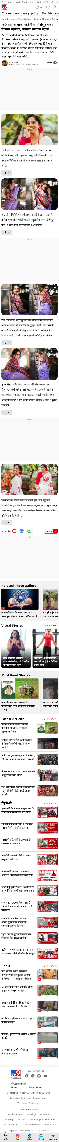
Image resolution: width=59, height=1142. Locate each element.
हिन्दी (3, 2)
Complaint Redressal (20, 1097)
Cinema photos (41, 19)
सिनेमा (50, 13)
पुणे (38, 13)
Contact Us (12, 1092)
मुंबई (33, 13)
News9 (10, 2)
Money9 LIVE (49, 1124)
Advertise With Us (41, 1092)
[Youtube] (45, 1076)
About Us (24, 1092)
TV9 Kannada (45, 1114)
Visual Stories (12, 625)
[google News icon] (21, 531)
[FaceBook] (26, 1076)
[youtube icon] (14, 531)
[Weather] (38, 7)
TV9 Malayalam (9, 1124)
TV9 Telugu (30, 1114)
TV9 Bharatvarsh (14, 1114)
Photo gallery (24, 19)
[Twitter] (33, 1076)
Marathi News (8, 19)
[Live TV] (47, 7)
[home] (3, 13)
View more (49, 625)
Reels (5, 966)
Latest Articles (12, 719)
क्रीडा (44, 13)
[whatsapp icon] (29, 531)
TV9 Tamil (50, 1119)
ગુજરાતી (38, 2)
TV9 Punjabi (37, 1119)
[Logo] (4, 7)
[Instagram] (39, 1076)
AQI (42, 7)
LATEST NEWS (13, 13)
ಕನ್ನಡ (18, 2)
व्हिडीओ (6, 803)
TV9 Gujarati (22, 1119)
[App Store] (37, 1088)
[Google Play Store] (19, 1085)
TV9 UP (23, 1124)
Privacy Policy (40, 1097)
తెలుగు (24, 2)
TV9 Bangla (8, 1119)
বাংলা (31, 2)
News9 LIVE (35, 1124)
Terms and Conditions (28, 1103)
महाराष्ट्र (26, 13)
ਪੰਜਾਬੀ (46, 2)
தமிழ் (53, 2)
